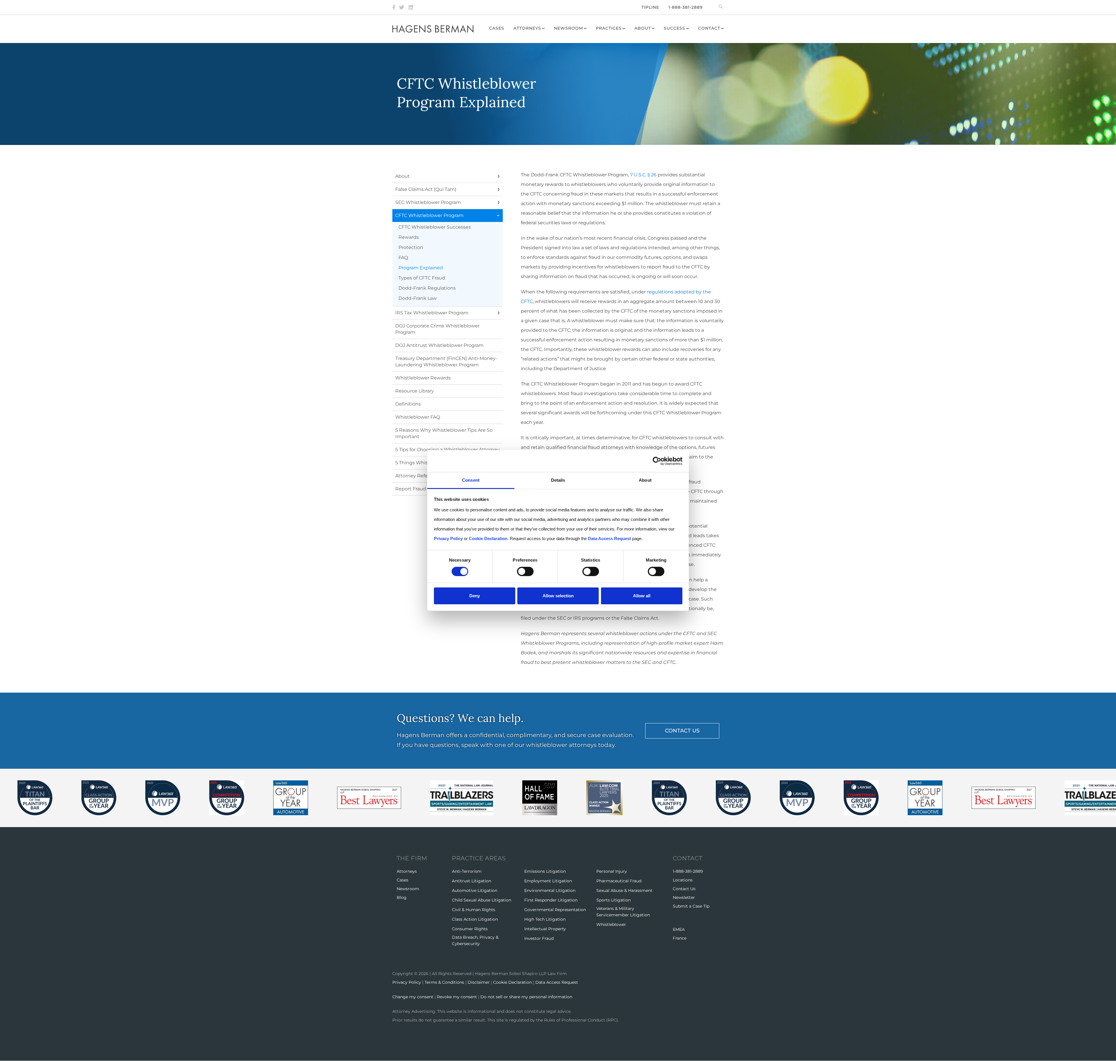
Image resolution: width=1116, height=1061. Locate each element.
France (679, 938)
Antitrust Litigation (471, 880)
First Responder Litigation (550, 900)
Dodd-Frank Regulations (427, 288)
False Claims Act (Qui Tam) (425, 189)
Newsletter (684, 897)
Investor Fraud (539, 938)
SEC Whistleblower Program (428, 202)
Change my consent (412, 996)
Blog (402, 897)
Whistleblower (611, 924)
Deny (474, 595)
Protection (410, 247)
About (642, 28)
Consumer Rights (470, 928)
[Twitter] (402, 7)
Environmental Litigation (549, 890)
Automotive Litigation (474, 890)
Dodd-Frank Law (417, 298)
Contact (709, 28)
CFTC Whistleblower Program (429, 215)
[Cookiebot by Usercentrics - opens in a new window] (657, 460)
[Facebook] (393, 7)
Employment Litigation (548, 880)
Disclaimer (479, 982)
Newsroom (568, 28)
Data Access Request (556, 982)
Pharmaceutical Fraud (618, 880)
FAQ (403, 257)
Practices (609, 28)
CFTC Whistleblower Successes (434, 227)
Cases (496, 28)
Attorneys (527, 28)
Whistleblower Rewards (423, 378)
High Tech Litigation (545, 919)
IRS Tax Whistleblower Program (431, 313)
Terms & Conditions (444, 982)
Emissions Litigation (545, 871)
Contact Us (684, 888)
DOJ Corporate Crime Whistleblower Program (437, 329)
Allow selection (558, 595)
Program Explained (420, 267)
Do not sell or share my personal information (526, 996)
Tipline (650, 7)
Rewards (408, 237)
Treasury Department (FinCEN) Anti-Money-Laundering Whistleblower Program (446, 362)
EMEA (679, 929)
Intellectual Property (545, 928)
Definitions (408, 404)
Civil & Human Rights (473, 909)
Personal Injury (611, 871)
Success (674, 28)
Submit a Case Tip (691, 906)
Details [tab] (558, 480)
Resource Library (414, 391)
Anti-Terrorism (467, 871)
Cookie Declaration (512, 982)
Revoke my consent (457, 996)
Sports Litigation (613, 900)
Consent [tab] (471, 480)
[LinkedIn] (411, 7)
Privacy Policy (406, 982)
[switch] (525, 571)
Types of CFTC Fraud (421, 278)
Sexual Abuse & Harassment (624, 890)
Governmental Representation (555, 909)
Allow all (641, 595)
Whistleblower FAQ (417, 417)
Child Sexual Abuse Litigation (481, 900)
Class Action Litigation (475, 919)
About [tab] (645, 480)
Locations (683, 880)
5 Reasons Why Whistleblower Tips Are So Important (444, 433)
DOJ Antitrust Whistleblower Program (439, 345)
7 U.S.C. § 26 (643, 175)
